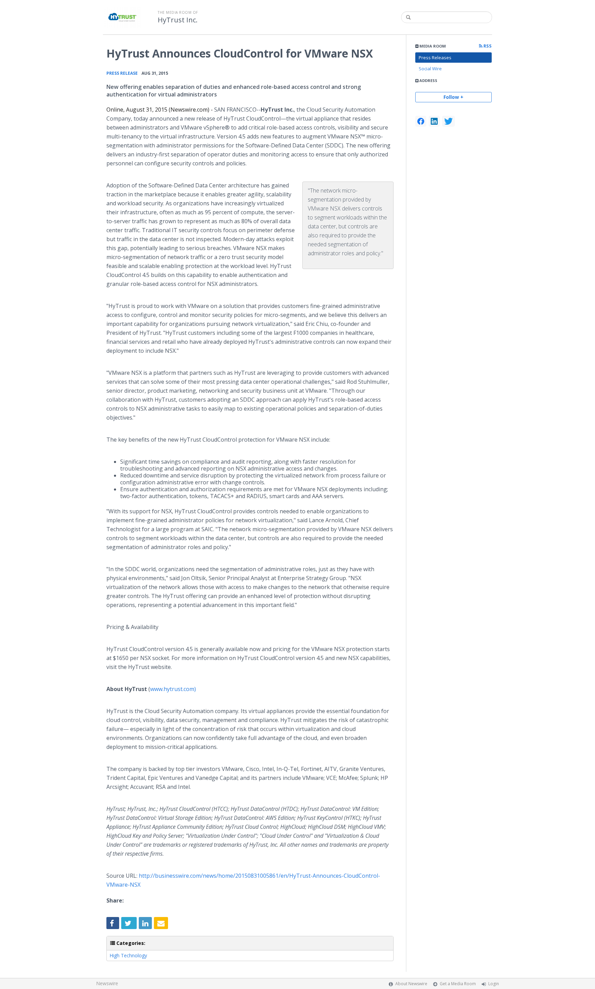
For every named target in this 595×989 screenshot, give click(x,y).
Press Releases (435, 57)
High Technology (128, 955)
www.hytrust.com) (173, 689)
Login (493, 984)
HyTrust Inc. (178, 20)
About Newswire (411, 984)
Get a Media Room (458, 984)
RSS (487, 46)
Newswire (107, 983)
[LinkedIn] (434, 121)
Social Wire (430, 68)
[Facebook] (420, 121)
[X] (448, 121)
